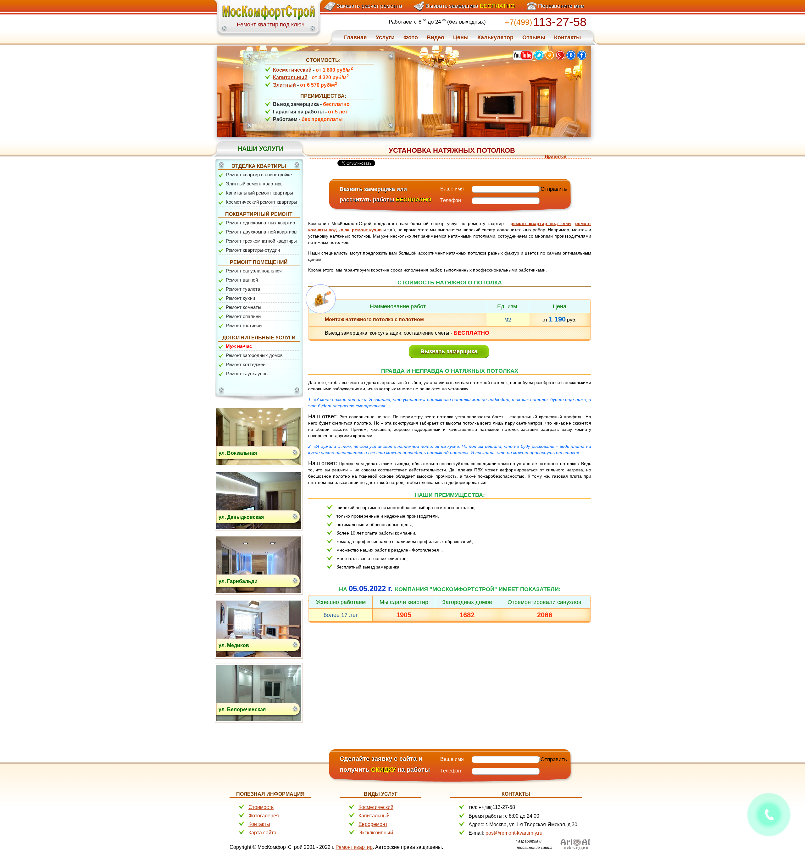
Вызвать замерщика (470, 6)
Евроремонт (372, 824)
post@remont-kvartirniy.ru (514, 833)
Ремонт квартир (354, 847)
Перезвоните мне (561, 6)
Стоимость (261, 807)
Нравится (555, 156)
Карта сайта (262, 832)
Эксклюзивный (375, 832)
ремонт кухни (367, 229)
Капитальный (290, 77)
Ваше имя (452, 188)
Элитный (284, 85)
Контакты (259, 824)
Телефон (450, 200)
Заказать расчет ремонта (369, 6)
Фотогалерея (263, 815)
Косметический (292, 70)
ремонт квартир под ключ (540, 223)
